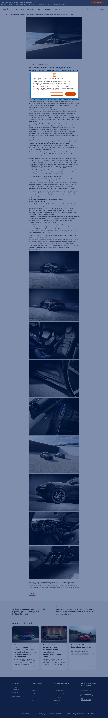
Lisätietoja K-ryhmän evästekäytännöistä (51, 89)
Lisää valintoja (37, 94)
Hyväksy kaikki (71, 94)
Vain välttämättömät (57, 94)
